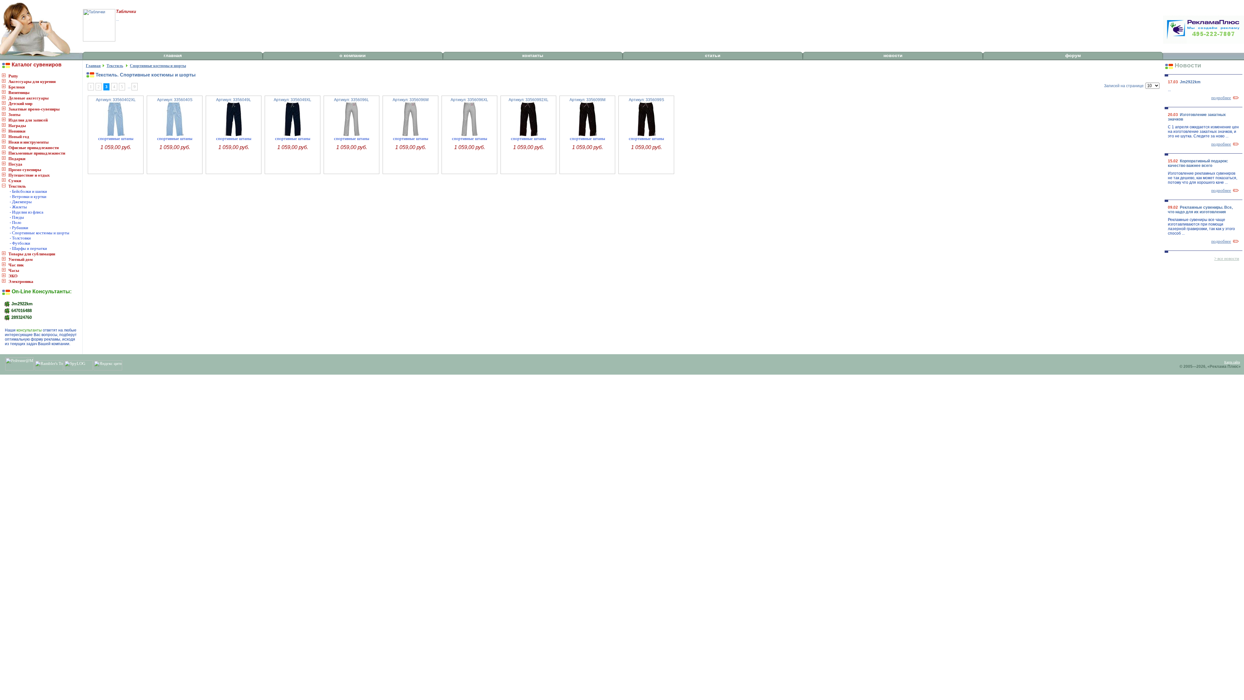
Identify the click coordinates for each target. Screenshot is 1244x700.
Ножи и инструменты (28, 142)
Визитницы (18, 92)
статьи (712, 55)
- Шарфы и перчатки (28, 248)
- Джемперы (21, 201)
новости (893, 55)
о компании (353, 55)
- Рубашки (19, 227)
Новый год (18, 136)
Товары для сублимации (31, 253)
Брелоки (16, 87)
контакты (532, 55)
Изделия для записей (28, 120)
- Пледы (17, 217)
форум (1073, 55)
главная (173, 55)
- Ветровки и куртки (28, 196)
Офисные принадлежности (33, 147)
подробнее (1221, 97)
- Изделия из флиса (26, 212)
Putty (13, 76)
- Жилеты (18, 206)
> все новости (1226, 258)
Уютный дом (20, 259)
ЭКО (12, 276)
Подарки (16, 158)
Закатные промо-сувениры (34, 109)
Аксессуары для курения (32, 81)
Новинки (16, 131)
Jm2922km (21, 303)
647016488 (21, 310)
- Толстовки (20, 238)
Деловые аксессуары (28, 98)
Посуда (15, 164)
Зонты (14, 114)
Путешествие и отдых (29, 175)
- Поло (15, 222)
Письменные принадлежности (36, 153)
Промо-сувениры (24, 169)
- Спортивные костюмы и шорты (39, 232)
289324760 (21, 317)
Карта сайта (1232, 362)
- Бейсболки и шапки (28, 191)
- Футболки (20, 243)
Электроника (20, 281)
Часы (13, 270)
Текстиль (17, 186)
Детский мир (20, 103)
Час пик (16, 264)
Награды (17, 125)
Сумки (14, 180)
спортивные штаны (115, 138)
